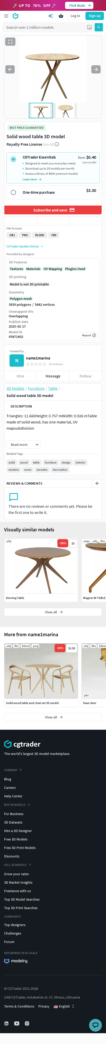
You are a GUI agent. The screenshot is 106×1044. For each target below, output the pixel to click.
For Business (13, 813)
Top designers (14, 924)
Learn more (30, 179)
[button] (89, 27)
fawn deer (89, 703)
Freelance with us (17, 891)
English (62, 1006)
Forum (9, 941)
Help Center (13, 796)
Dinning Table (15, 598)
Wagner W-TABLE (94, 598)
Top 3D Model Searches (22, 899)
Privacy (43, 1006)
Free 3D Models (16, 839)
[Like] (20, 221)
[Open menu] (6, 16)
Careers (10, 787)
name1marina (38, 358)
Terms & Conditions (19, 1006)
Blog (7, 779)
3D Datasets (13, 822)
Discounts (11, 856)
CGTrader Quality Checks (22, 246)
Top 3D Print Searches (21, 908)
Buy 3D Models (14, 805)
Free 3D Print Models (20, 847)
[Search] (99, 27)
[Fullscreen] (10, 42)
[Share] (85, 221)
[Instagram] (27, 1023)
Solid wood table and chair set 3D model (32, 703)
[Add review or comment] (97, 483)
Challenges (12, 933)
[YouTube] (17, 1023)
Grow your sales (16, 874)
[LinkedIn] (7, 1023)
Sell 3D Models (15, 865)
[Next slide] (96, 69)
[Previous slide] (10, 69)
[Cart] (61, 16)
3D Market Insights (18, 882)
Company (10, 770)
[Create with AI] (51, 16)
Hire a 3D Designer (18, 830)
